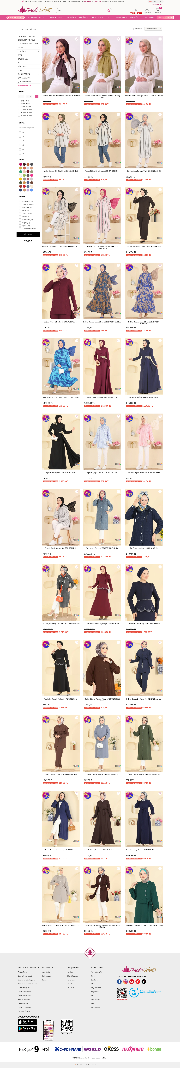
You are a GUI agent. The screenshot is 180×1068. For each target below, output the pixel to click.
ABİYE (61, 17)
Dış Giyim (94, 980)
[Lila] (28, 190)
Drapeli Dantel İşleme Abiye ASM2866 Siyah (60, 473)
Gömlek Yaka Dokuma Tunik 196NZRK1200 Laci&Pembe (102, 247)
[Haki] (21, 183)
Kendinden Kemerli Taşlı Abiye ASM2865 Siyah (60, 699)
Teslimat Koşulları (24, 988)
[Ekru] (21, 175)
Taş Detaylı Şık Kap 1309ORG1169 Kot (144, 548)
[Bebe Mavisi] (28, 168)
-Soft (77, 1065)
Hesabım (70, 972)
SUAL (20, 70)
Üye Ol (69, 984)
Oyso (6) (25, 210)
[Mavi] (32, 190)
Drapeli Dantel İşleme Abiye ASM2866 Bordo (102, 397)
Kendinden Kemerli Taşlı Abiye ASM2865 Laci (144, 624)
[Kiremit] (21, 186)
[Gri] (24, 179)
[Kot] (28, 186)
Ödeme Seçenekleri (25, 976)
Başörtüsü (94, 992)
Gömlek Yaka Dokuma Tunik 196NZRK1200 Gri (144, 171)
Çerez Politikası (23, 1003)
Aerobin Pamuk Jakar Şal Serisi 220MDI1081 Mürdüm (61, 96)
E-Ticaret (83, 1065)
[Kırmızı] (24, 186)
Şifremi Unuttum (72, 976)
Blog (92, 1003)
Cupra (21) (26, 223)
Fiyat (21, 92)
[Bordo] (28, 172)
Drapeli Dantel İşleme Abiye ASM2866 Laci (144, 397)
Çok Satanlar (95, 999)
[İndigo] (28, 183)
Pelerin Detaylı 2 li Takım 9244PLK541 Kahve (60, 774)
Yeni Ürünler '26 (96, 972)
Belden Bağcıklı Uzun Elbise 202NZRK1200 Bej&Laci (102, 322)
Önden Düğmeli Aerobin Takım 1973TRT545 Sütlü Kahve (102, 700)
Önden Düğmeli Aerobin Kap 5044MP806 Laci (60, 850)
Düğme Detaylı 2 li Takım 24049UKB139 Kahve (144, 246)
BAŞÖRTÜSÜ (120, 17)
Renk (21, 160)
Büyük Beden (96, 988)
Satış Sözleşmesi (24, 999)
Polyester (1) (26, 207)
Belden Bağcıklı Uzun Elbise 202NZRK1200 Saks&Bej (143, 323)
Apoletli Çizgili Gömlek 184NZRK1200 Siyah (60, 548)
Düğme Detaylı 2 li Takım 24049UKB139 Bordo (60, 322)
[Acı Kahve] (24, 164)
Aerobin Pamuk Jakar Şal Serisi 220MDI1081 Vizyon (144, 96)
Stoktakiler (138, 29)
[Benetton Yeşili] (21, 172)
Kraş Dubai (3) (27, 201)
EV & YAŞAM (149, 17)
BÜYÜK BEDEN (97, 17)
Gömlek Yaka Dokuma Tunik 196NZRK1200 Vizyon (60, 246)
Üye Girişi (70, 988)
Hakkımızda (46, 976)
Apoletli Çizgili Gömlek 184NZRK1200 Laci (102, 473)
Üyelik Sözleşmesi (24, 995)
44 (23, 149)
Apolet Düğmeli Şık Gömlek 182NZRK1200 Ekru (102, 171)
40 (23, 141)
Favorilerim (71, 980)
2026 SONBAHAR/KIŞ (26, 36)
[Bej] (32, 168)
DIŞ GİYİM (70, 17)
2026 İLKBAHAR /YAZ (26, 40)
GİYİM (52, 17)
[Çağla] (32, 172)
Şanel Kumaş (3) (28, 204)
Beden (22, 123)
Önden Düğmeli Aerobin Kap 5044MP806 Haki (144, 774)
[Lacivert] (21, 190)
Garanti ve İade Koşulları (26, 980)
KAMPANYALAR (24, 85)
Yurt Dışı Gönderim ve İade (27, 984)
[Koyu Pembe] (21, 164)
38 (23, 137)
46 (23, 154)
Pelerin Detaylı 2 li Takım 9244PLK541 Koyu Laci (143, 699)
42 (23, 145)
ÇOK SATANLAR (24, 82)
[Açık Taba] (28, 164)
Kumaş (22, 197)
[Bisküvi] (24, 172)
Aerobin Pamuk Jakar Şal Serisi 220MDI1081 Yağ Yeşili (102, 96)
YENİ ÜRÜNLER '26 (17, 17)
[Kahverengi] (32, 183)
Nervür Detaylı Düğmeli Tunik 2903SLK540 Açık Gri (60, 925)
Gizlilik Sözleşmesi (24, 1007)
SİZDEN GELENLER (165, 17)
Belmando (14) (27, 220)
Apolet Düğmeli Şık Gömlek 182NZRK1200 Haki (61, 171)
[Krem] (32, 186)
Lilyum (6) (25, 216)
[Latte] (24, 190)
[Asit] (21, 168)
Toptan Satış (22, 972)
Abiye (93, 984)
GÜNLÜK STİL (83, 17)
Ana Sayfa (46, 972)
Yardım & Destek (24, 1011)
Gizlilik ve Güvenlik (24, 992)
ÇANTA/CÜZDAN (135, 17)
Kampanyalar (96, 1007)
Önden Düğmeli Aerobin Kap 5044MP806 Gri (102, 774)
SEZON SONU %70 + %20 (37, 17)
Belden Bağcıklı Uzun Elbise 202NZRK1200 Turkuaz (60, 397)
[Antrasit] (32, 164)
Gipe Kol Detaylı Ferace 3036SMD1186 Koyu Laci (144, 850)
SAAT (110, 17)
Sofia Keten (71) (28, 213)
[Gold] (21, 179)
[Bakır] (24, 168)
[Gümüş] (32, 179)
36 (23, 132)
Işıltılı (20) (26, 226)
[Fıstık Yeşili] (24, 175)
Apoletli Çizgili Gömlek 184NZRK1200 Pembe (144, 473)
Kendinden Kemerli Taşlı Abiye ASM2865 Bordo (102, 624)
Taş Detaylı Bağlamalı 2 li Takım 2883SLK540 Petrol (144, 925)
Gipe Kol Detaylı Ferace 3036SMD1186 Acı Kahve (102, 850)
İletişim (44, 980)
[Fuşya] (32, 175)
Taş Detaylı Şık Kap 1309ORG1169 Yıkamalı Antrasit (61, 624)
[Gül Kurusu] (28, 179)
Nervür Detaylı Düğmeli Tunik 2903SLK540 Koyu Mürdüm (102, 926)
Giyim (93, 976)
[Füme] (28, 175)
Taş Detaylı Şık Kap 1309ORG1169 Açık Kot (102, 548)
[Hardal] (24, 183)
